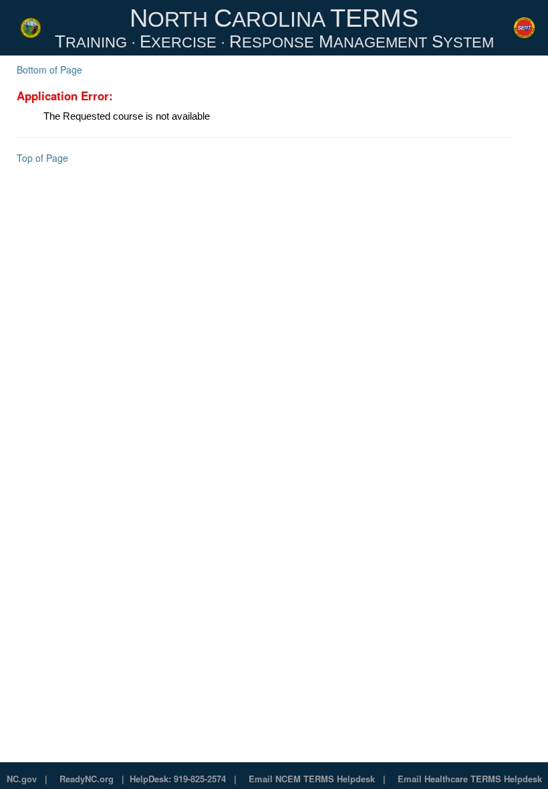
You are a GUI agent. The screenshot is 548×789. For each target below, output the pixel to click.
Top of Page (42, 157)
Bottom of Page (49, 69)
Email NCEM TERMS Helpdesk (312, 778)
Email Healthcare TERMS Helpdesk (470, 778)
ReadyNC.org (86, 778)
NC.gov (22, 778)
